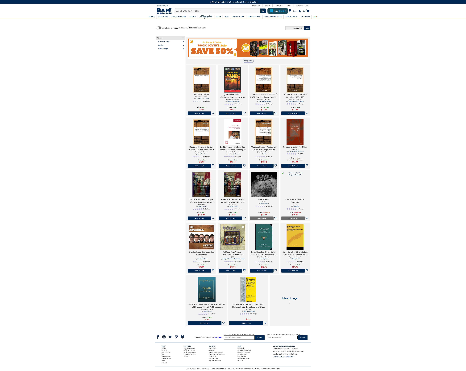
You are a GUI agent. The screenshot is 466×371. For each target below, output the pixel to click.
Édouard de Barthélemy (296, 101)
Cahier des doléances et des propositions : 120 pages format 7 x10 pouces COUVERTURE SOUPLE (206, 305)
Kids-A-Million (166, 352)
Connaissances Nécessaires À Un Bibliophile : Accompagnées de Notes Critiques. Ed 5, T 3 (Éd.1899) (264, 96)
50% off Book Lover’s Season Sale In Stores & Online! (234, 2)
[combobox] (221, 11)
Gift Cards (279, 5)
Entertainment (166, 358)
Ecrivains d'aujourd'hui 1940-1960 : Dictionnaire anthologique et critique (248, 305)
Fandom (164, 362)
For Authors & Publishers (217, 354)
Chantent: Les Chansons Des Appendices (201, 253)
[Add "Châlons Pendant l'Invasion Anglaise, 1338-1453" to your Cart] (295, 113)
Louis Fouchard (202, 154)
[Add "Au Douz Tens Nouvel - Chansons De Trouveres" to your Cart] (232, 271)
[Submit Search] (263, 11)
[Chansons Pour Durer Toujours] (295, 184)
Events (267, 5)
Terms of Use (254, 369)
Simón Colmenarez (233, 101)
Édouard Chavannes (202, 99)
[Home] (163, 11)
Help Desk (240, 348)
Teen (163, 354)
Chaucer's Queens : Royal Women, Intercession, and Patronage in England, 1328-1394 (201, 200)
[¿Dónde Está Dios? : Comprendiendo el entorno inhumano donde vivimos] (232, 79)
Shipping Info (241, 356)
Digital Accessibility (215, 360)
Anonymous (265, 259)
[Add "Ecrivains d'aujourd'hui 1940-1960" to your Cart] (248, 323)
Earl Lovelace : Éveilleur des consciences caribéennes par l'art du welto (232, 148)
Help (289, 5)
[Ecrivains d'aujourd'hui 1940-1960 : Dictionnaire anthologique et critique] (248, 289)
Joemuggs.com (244, 369)
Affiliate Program (189, 350)
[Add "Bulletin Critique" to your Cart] (201, 113)
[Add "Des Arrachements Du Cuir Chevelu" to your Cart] (201, 166)
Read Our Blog (213, 358)
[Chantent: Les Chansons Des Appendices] (201, 237)
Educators (256, 5)
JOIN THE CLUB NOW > (284, 356)
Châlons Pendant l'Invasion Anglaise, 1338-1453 (295, 95)
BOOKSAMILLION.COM (230, 369)
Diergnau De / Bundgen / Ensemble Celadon (233, 260)
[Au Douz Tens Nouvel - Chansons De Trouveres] (232, 237)
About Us (212, 350)
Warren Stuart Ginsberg (296, 151)
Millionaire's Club (302, 5)
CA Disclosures (265, 369)
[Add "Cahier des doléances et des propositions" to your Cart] (207, 323)
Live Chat (218, 337)
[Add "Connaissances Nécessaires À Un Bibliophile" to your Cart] (264, 113)
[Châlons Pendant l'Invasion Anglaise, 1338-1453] (295, 79)
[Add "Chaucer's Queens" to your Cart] (201, 218)
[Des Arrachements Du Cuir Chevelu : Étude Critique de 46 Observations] (201, 132)
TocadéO (296, 206)
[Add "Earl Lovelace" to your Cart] (232, 166)
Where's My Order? (243, 358)
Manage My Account (244, 350)
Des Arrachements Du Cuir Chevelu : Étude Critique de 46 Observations (201, 148)
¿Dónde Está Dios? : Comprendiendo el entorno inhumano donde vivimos (232, 96)
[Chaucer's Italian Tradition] (295, 132)
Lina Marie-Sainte (233, 154)
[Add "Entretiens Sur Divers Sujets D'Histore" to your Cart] (264, 271)
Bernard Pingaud (249, 311)
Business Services (190, 352)
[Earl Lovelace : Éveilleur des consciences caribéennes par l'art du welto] (232, 132)
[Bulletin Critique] (201, 79)
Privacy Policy (275, 369)
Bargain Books (166, 356)
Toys (163, 360)
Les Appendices (202, 259)
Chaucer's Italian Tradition (295, 147)
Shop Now (248, 61)
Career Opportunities (216, 352)
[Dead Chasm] (263, 184)
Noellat (264, 154)
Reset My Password (243, 352)
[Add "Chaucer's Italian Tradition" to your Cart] (295, 166)
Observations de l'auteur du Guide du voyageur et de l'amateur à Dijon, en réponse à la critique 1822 (264, 148)
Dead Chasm (264, 199)
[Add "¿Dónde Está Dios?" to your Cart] (232, 113)
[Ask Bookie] (277, 11)
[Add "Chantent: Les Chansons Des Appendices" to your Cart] (201, 271)
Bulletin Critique (201, 94)
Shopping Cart (241, 354)
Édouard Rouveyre (265, 101)
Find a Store (212, 348)
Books (164, 348)
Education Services (190, 354)
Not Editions (208, 311)
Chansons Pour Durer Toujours (295, 200)
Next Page (290, 300)
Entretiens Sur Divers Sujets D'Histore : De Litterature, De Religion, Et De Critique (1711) (264, 253)
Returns (240, 360)
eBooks (164, 350)
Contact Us (212, 356)
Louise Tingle (202, 206)
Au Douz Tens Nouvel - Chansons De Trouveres (232, 253)
